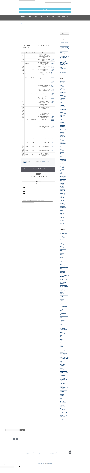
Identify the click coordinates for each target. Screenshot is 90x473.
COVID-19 (61, 300)
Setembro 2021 (63, 146)
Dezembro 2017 (63, 207)
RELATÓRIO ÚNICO (63, 390)
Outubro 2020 (62, 162)
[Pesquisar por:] (64, 33)
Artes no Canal (62, 247)
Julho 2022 (62, 139)
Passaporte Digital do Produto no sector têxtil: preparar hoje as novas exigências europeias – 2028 (64, 50)
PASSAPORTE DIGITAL (64, 372)
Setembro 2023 (63, 129)
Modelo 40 (52, 146)
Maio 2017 (62, 217)
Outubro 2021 (62, 145)
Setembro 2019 (63, 179)
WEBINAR (61, 419)
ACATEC (61, 236)
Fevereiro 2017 (62, 221)
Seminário (62, 404)
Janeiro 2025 (62, 108)
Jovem (61, 345)
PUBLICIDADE (62, 383)
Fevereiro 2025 (62, 106)
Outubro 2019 (62, 177)
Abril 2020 (62, 170)
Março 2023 (62, 135)
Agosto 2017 (62, 213)
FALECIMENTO (62, 320)
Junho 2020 (62, 167)
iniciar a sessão (27, 210)
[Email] (24, 193)
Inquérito (61, 339)
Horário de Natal (63, 333)
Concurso (61, 292)
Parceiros (35, 16)
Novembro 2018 (63, 191)
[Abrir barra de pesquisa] (45, 19)
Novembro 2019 (63, 176)
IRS (60, 342)
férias (61, 321)
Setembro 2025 (63, 96)
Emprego (61, 309)
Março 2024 (62, 122)
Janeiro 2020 (62, 174)
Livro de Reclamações (64, 350)
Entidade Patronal (63, 313)
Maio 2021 (62, 152)
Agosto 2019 (62, 180)
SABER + (38, 173)
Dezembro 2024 (63, 109)
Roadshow (62, 395)
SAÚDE (61, 399)
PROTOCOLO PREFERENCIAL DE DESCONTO (63, 379)
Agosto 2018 (62, 196)
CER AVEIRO (62, 280)
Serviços (27, 453)
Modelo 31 (52, 134)
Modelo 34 (52, 142)
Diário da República (63, 306)
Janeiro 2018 (62, 206)
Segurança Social (63, 402)
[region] (79, 434)
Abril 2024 (62, 120)
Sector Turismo (62, 401)
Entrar (68, 16)
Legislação (62, 346)
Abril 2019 (62, 186)
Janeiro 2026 (62, 91)
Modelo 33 (52, 138)
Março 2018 (62, 203)
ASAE (61, 250)
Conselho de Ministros (64, 295)
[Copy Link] (24, 195)
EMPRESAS (62, 310)
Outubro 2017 (62, 210)
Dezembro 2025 (63, 92)
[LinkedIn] (24, 191)
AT (31, 200)
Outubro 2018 (62, 193)
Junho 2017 (62, 216)
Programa (61, 376)
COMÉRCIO (62, 283)
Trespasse (62, 413)
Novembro (42, 200)
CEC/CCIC (62, 278)
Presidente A (62, 375)
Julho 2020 (62, 166)
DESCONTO (62, 303)
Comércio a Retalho (63, 285)
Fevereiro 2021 (62, 156)
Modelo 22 (52, 63)
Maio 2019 (62, 184)
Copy (16, 467)
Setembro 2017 (63, 211)
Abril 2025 (62, 103)
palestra (61, 368)
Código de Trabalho (63, 282)
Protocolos (48, 16)
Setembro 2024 (63, 113)
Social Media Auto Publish (41, 463)
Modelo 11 (52, 110)
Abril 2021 (62, 153)
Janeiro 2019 (62, 190)
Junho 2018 (62, 199)
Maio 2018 (62, 200)
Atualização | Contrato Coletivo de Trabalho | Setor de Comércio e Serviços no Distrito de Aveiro (37, 201)
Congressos (62, 293)
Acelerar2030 (62, 237)
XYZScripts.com (50, 463)
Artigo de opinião (63, 249)
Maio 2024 (62, 119)
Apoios (61, 246)
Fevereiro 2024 (62, 123)
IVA (60, 343)
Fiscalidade (62, 323)
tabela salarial (62, 409)
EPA (60, 314)
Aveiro (61, 261)
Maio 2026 (62, 85)
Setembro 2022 (63, 137)
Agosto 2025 (62, 98)
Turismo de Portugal (63, 415)
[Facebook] (24, 188)
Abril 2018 (62, 201)
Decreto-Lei (62, 301)
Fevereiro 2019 (62, 189)
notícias (39, 200)
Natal (61, 361)
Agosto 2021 (62, 147)
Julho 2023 (62, 130)
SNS (60, 408)
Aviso (61, 264)
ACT (60, 240)
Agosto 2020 (62, 164)
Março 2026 (62, 88)
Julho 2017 (62, 214)
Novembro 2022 (63, 136)
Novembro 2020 (63, 160)
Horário (61, 332)
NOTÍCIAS (33, 199)
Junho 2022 (62, 140)
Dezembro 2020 (63, 159)
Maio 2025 (62, 102)
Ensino (61, 311)
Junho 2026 (62, 83)
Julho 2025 (62, 99)
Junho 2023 (62, 132)
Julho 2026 (62, 82)
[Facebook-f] (69, 453)
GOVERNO (62, 330)
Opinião (61, 366)
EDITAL (61, 307)
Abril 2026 (62, 86)
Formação (29, 16)
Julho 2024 (62, 116)
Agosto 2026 (62, 81)
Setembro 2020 (63, 163)
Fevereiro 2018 (62, 204)
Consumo (61, 296)
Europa (61, 318)
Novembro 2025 (63, 93)
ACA (60, 234)
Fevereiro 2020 (62, 173)
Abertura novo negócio (64, 233)
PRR (60, 382)
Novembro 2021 (63, 143)
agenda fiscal (24, 200)
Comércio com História (64, 286)
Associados (24, 199)
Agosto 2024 (62, 115)
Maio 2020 (62, 169)
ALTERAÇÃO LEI (63, 244)
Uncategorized (62, 416)
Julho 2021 (62, 149)
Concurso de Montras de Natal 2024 (28, 202)
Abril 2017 (62, 218)
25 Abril (61, 232)
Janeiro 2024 (62, 125)
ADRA (61, 242)
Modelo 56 (52, 150)
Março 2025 (62, 105)
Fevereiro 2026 (62, 89)
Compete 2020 (62, 289)
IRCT (61, 340)
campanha (62, 269)
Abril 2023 (62, 133)
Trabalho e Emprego (63, 412)
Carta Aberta (62, 272)
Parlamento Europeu (63, 371)
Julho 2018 (62, 197)
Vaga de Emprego (63, 418)
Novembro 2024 (63, 110)
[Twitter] (24, 189)
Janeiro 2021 (62, 157)
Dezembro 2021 (63, 142)
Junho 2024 (62, 118)
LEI (60, 349)
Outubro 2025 (62, 95)
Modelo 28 (52, 123)
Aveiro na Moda (63, 262)
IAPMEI (61, 335)
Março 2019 (62, 187)
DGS (60, 304)
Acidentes (62, 239)
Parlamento (62, 369)
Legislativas (62, 347)
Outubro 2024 (62, 112)
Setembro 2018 (63, 194)
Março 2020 (62, 172)
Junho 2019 (62, 183)
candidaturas (62, 271)
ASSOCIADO (62, 254)
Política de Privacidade (54, 453)
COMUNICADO (62, 290)
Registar (63, 16)
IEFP (60, 336)
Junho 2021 (62, 150)
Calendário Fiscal (29, 199)
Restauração (62, 391)
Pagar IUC (52, 98)
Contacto (58, 16)
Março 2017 (62, 220)
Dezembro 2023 (63, 126)
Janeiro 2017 (62, 223)
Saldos (61, 398)
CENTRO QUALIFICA (64, 279)
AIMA (61, 243)
